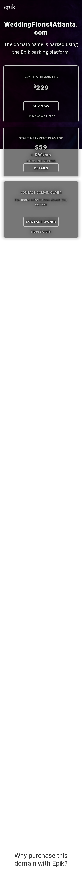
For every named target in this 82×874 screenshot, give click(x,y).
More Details (41, 231)
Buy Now (41, 106)
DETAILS (41, 168)
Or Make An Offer (41, 116)
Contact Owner (41, 221)
